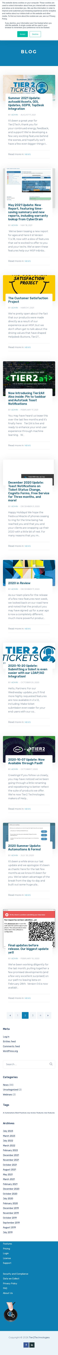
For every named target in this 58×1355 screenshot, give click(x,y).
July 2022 (8, 1140)
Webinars (7, 1094)
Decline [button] (35, 34)
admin (14, 114)
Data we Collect (11, 1278)
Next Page (48, 1015)
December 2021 (11, 1155)
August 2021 (9, 1169)
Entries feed (9, 1041)
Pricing (6, 1248)
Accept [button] (22, 34)
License (7, 1258)
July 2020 (8, 1198)
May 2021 (8, 1174)
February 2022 (10, 1150)
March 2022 (9, 1145)
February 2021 (10, 1184)
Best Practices (21, 1113)
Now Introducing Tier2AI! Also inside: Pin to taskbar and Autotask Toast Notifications (27, 398)
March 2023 (9, 1136)
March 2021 (9, 1179)
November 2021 (11, 1160)
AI (3, 1113)
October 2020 (10, 1193)
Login (6, 1253)
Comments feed (11, 1046)
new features (49, 1113)
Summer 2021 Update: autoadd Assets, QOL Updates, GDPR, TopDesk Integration (26, 103)
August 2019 (9, 1227)
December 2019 (11, 1208)
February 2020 (10, 1203)
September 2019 (11, 1222)
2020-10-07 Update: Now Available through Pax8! (26, 761)
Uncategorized (10, 1089)
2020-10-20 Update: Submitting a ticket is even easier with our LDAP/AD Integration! (27, 671)
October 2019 (10, 1217)
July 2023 (8, 1131)
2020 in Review (19, 583)
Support (7, 1263)
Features (39, 1113)
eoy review (31, 1113)
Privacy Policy (10, 1283)
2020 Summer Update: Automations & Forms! (24, 847)
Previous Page (10, 1015)
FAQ (5, 1288)
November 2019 (11, 1213)
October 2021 (10, 1165)
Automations (10, 1113)
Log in (6, 1036)
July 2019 (8, 1232)
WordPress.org (10, 1051)
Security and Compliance (15, 1274)
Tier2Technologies (39, 1337)
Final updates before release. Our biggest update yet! (28, 949)
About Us (8, 1293)
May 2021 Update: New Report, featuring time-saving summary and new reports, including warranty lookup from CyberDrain (28, 212)
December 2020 (11, 1189)
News (28, 154)
